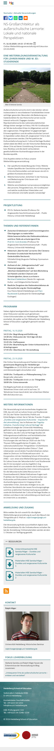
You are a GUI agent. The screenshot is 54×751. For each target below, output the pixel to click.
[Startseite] (11, 3)
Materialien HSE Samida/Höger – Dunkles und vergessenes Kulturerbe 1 (31, 563)
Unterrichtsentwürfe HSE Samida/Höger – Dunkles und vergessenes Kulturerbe (27, 551)
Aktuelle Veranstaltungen (25, 13)
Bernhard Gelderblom (17, 279)
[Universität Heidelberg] (30, 738)
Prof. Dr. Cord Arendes (17, 242)
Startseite (8, 13)
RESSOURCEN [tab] (15, 541)
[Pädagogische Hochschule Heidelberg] (13, 738)
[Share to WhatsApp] (16, 18)
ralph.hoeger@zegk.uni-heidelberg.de (21, 649)
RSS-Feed (6, 591)
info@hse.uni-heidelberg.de (15, 705)
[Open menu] (5, 3)
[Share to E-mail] (26, 18)
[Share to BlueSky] (11, 18)
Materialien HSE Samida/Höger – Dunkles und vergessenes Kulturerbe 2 (31, 575)
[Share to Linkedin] (21, 18)
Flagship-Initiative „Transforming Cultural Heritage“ (24, 423)
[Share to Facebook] (6, 18)
